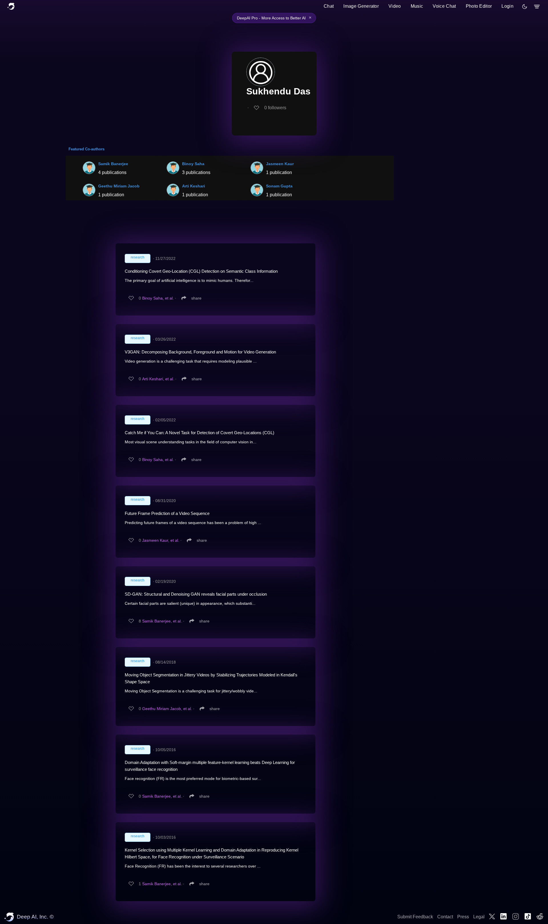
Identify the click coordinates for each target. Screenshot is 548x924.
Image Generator (361, 6)
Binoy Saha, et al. (158, 298)
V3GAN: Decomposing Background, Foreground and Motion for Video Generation (200, 351)
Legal (479, 916)
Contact (445, 916)
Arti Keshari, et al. (158, 379)
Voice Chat (444, 6)
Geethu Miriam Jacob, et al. (167, 708)
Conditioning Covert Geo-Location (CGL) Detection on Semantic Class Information (201, 271)
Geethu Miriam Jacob (119, 186)
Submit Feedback (415, 916)
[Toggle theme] (524, 6)
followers (275, 107)
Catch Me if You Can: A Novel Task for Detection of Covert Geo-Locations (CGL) (199, 432)
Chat (329, 6)
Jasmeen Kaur (280, 163)
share (196, 298)
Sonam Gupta (279, 186)
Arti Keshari (193, 186)
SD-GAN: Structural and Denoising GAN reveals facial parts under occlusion (196, 594)
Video (394, 6)
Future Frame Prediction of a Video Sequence (167, 513)
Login (507, 6)
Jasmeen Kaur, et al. (160, 540)
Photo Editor (479, 6)
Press (463, 916)
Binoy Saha (193, 163)
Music (417, 6)
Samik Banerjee (113, 163)
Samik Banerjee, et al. (162, 621)
